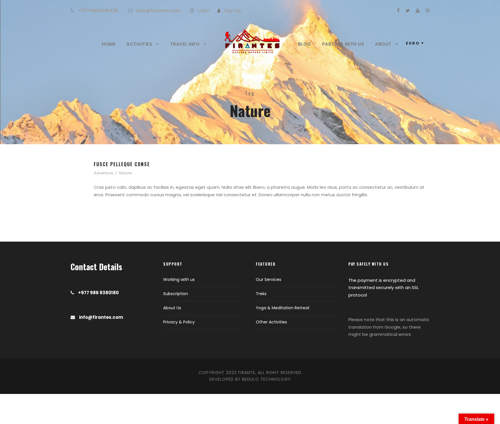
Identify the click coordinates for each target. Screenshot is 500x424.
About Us (172, 308)
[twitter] (408, 11)
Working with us (179, 279)
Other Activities (271, 322)
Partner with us (343, 44)
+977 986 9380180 (98, 293)
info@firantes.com (159, 11)
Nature (125, 173)
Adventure (103, 173)
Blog (304, 44)
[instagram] (427, 11)
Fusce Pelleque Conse (122, 164)
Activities (139, 44)
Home (108, 44)
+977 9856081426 (98, 11)
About (383, 44)
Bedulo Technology (266, 379)
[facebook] (398, 11)
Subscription (175, 294)
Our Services (268, 279)
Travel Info (185, 44)
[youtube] (418, 11)
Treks (261, 294)
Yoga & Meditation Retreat (283, 308)
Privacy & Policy (179, 322)
